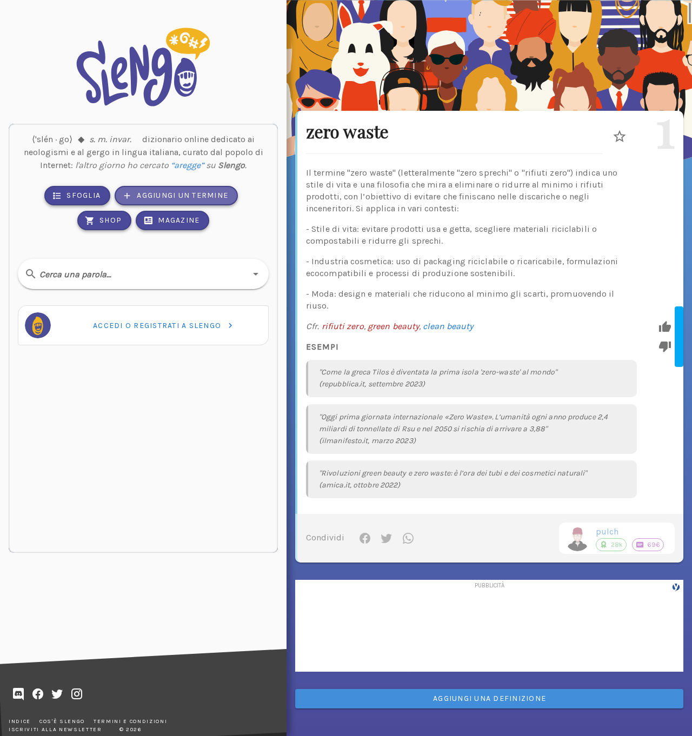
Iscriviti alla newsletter (55, 729)
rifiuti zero (343, 326)
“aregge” (187, 165)
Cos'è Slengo (62, 721)
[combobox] (143, 274)
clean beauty (448, 326)
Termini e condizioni (130, 721)
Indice (20, 721)
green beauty (393, 326)
